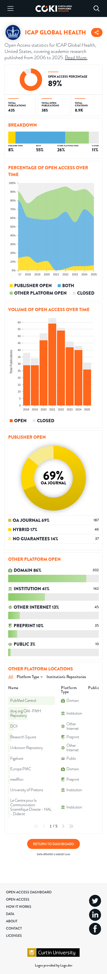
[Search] (97, 8)
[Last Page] (71, 826)
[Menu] (10, 8)
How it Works (18, 906)
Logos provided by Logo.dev (53, 965)
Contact (14, 928)
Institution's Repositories (66, 677)
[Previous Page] (44, 826)
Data (10, 913)
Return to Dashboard (53, 843)
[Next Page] (63, 826)
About (11, 921)
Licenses (14, 935)
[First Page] (36, 826)
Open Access (17, 899)
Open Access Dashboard (29, 892)
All (10, 677)
